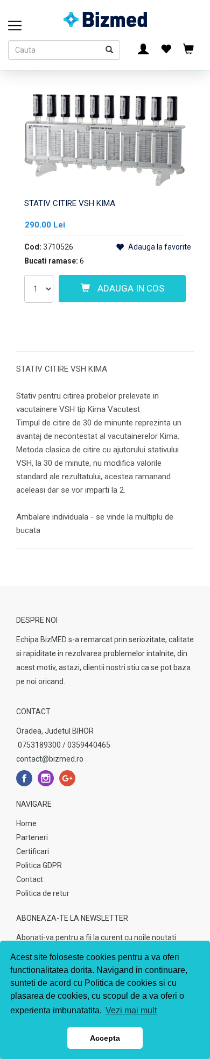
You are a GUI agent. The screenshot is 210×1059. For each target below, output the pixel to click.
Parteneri (32, 837)
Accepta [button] (105, 1038)
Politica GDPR (39, 865)
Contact (29, 879)
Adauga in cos (129, 288)
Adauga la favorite (159, 247)
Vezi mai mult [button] (131, 1010)
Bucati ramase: (51, 261)
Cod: (32, 247)
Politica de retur (42, 893)
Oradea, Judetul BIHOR (55, 731)
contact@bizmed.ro (49, 759)
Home (26, 823)
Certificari (32, 851)
